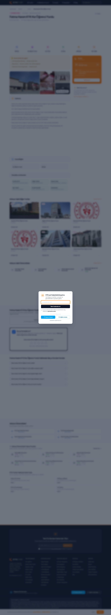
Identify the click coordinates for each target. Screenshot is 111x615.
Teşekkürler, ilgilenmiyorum (55, 320)
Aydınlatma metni (52, 311)
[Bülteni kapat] (70, 293)
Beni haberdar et (55, 306)
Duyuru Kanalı (49, 317)
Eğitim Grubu (63, 317)
